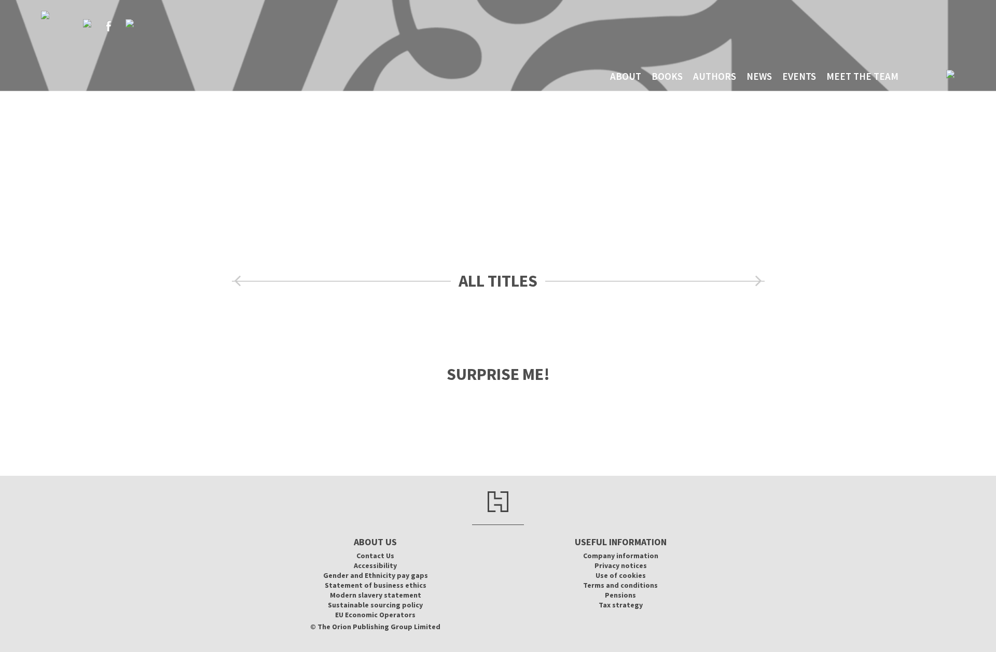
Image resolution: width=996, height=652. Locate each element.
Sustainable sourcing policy (375, 605)
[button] (237, 281)
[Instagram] (130, 23)
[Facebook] (108, 26)
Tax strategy (621, 605)
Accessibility (375, 565)
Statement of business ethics (375, 585)
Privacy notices (620, 565)
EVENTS (799, 76)
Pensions (620, 595)
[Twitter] (87, 23)
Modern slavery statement (375, 595)
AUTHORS (714, 76)
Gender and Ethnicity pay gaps (375, 575)
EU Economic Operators (375, 614)
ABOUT (625, 76)
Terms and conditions (620, 585)
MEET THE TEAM (862, 76)
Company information (620, 555)
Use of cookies (621, 575)
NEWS (759, 76)
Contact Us (375, 555)
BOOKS (667, 76)
